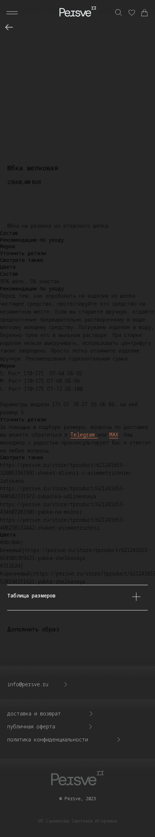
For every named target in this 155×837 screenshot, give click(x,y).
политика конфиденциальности (47, 739)
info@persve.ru (27, 684)
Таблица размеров (31, 595)
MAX (113, 434)
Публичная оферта (31, 726)
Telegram (84, 434)
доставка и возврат (34, 713)
